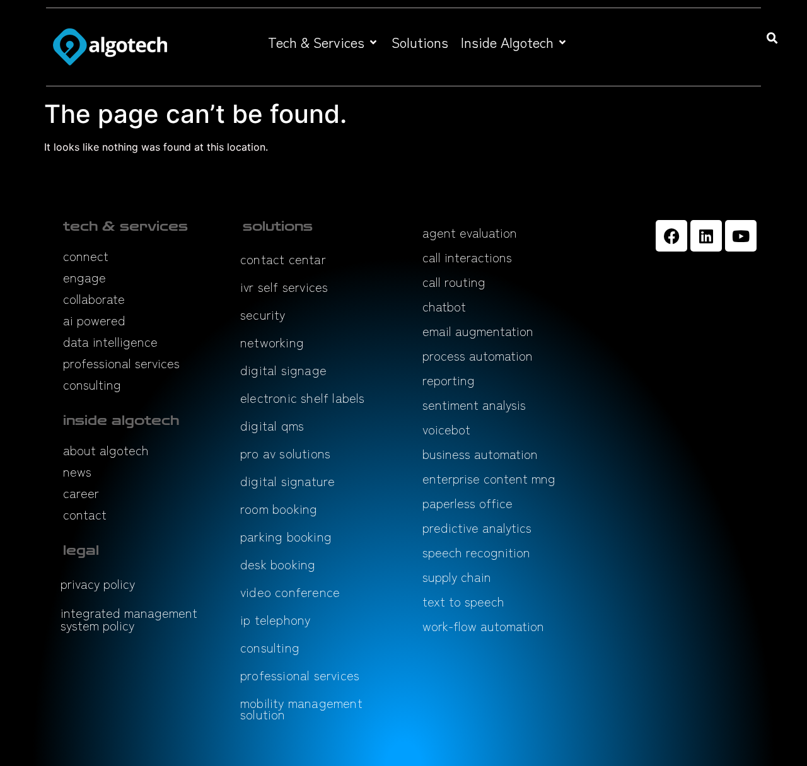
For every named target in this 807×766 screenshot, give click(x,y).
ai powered (94, 320)
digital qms (272, 425)
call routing (453, 281)
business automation (480, 453)
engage (84, 277)
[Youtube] (741, 236)
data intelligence (110, 341)
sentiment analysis (474, 404)
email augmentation (477, 331)
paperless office (467, 503)
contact (85, 514)
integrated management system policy (129, 618)
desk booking (277, 564)
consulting (92, 384)
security (263, 314)
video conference (290, 592)
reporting (448, 380)
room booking (278, 508)
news (77, 471)
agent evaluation (469, 232)
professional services (121, 363)
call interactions (467, 257)
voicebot (446, 429)
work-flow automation (483, 626)
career (81, 493)
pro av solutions (285, 453)
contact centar (283, 259)
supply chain (456, 576)
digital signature (287, 481)
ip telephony (275, 619)
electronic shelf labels (302, 397)
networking (272, 342)
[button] (323, 41)
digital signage (283, 370)
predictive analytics (476, 527)
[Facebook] (671, 236)
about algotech (106, 450)
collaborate (94, 298)
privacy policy (98, 583)
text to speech (463, 601)
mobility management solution (301, 708)
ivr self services (284, 286)
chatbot (444, 306)
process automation (477, 355)
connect (85, 256)
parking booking (286, 536)
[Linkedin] (706, 236)
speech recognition (476, 552)
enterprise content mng (488, 478)
